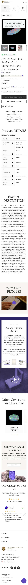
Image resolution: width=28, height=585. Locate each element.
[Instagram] (18, 567)
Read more (16, 465)
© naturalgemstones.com (7, 577)
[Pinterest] (11, 567)
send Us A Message (9, 559)
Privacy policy (4, 582)
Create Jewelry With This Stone (14, 97)
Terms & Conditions (6, 580)
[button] (25, 30)
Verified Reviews (14, 495)
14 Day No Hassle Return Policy (10, 79)
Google (22, 493)
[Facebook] (15, 567)
